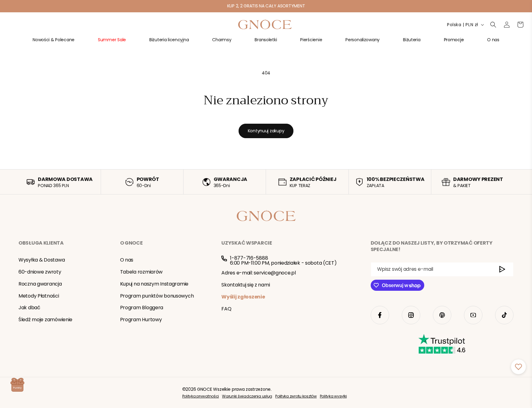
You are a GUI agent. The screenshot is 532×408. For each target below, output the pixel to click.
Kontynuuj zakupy (266, 131)
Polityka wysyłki (333, 396)
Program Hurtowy (141, 319)
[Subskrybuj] (502, 269)
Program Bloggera (141, 307)
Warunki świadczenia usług (247, 396)
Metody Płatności (38, 295)
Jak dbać (29, 307)
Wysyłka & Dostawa (41, 259)
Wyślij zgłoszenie (243, 296)
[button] (54, 42)
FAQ (226, 308)
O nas (127, 259)
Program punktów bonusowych (157, 295)
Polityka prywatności (200, 396)
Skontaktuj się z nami (245, 284)
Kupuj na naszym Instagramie (154, 283)
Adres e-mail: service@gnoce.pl (258, 272)
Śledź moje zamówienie (45, 319)
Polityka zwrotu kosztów (296, 396)
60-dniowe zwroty (39, 271)
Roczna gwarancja (40, 283)
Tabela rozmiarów (141, 271)
